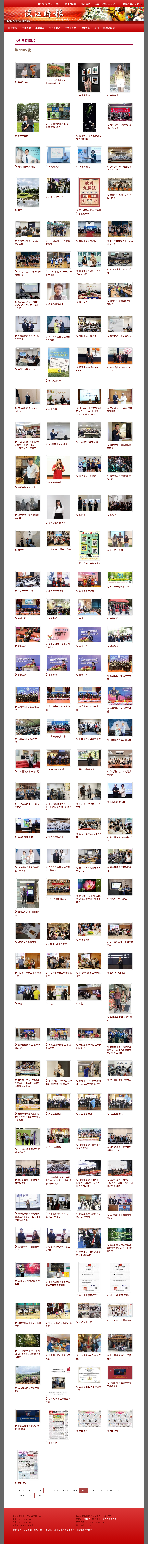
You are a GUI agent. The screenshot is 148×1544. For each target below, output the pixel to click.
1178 (38, 1495)
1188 (56, 1490)
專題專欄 (40, 28)
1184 (92, 1490)
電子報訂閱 (71, 3)
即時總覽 (12, 28)
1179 (30, 1495)
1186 (74, 1490)
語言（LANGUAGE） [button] (106, 3)
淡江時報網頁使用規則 (64, 1530)
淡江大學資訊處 (109, 1519)
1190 (39, 1490)
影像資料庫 (109, 28)
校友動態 (85, 28)
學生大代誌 (70, 28)
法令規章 (28, 1530)
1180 (21, 1495)
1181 (118, 1490)
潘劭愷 (87, 1519)
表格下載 (38, 1530)
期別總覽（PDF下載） (49, 3)
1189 (47, 1490)
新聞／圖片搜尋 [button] (131, 3)
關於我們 (85, 3)
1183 (100, 1490)
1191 (30, 1490)
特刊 (96, 28)
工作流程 (48, 1530)
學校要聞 (26, 28)
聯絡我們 (17, 1530)
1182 (109, 1490)
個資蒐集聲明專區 (85, 1530)
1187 (65, 1490)
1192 (21, 1490)
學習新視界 (55, 28)
